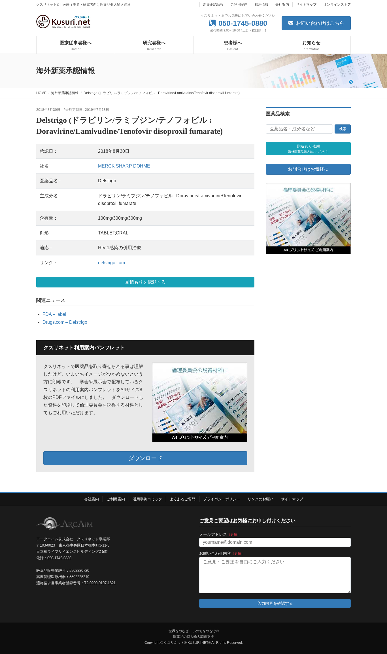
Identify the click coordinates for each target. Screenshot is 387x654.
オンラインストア (337, 5)
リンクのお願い (260, 499)
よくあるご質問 (182, 499)
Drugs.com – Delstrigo (64, 322)
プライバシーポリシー (221, 499)
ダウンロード (145, 458)
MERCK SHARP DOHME (124, 166)
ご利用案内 (239, 5)
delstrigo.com (111, 262)
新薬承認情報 (213, 5)
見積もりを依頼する (145, 282)
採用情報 (261, 5)
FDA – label (54, 314)
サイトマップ (306, 5)
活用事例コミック (147, 499)
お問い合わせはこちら (319, 23)
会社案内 (282, 5)
